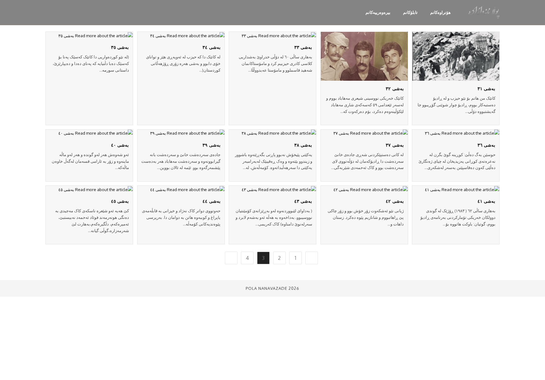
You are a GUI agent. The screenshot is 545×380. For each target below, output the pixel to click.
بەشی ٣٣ (303, 47)
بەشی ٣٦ (486, 144)
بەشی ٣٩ (211, 144)
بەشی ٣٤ (211, 47)
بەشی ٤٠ (120, 144)
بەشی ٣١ (486, 88)
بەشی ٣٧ (395, 144)
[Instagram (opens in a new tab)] (68, 12)
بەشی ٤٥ (120, 200)
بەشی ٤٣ (303, 200)
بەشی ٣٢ (395, 88)
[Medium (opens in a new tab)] (48, 12)
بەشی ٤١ (486, 200)
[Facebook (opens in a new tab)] (78, 12)
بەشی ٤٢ (395, 200)
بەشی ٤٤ (211, 200)
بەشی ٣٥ (120, 47)
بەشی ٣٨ (303, 144)
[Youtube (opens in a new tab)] (58, 12)
